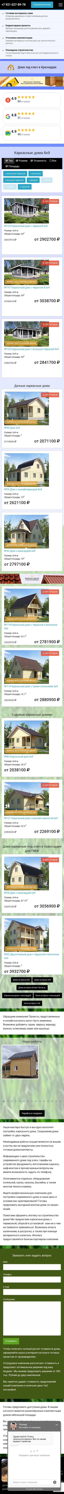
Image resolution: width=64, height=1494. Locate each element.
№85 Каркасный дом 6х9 (18, 756)
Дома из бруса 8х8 (21, 980)
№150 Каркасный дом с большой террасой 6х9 (31, 349)
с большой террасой (14, 180)
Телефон (7, 1274)
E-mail (6, 1287)
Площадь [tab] (13, 166)
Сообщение (9, 1299)
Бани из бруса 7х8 (32, 1003)
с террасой (25, 187)
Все (54, 160)
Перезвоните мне (42, 4)
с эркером (33, 180)
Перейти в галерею (31, 1113)
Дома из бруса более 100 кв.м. (32, 988)
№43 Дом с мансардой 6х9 (19, 550)
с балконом (35, 174)
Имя (5, 1262)
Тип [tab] (10, 160)
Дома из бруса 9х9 (42, 980)
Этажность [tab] (39, 160)
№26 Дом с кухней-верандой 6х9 (23, 489)
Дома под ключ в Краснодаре (37, 67)
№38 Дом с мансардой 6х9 (19, 892)
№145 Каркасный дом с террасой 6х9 (26, 226)
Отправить (11, 1341)
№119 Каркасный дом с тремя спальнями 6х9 (31, 686)
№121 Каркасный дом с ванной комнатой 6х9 (31, 818)
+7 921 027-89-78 (14, 4)
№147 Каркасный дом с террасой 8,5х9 (27, 287)
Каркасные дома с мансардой (17, 995)
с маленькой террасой (15, 174)
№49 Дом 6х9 (12, 427)
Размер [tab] (22, 160)
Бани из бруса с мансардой (48, 995)
